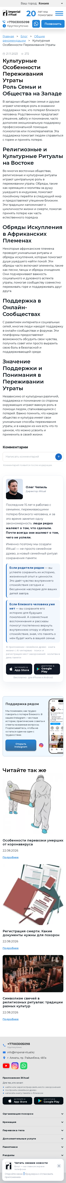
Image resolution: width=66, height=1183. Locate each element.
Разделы (8, 1155)
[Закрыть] (59, 1166)
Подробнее (11, 857)
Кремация (9, 1122)
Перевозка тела (13, 1130)
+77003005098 (17, 22)
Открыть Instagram (20, 745)
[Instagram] (14, 1065)
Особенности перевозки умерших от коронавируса (33, 842)
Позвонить (53, 24)
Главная (8, 36)
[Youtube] (6, 1065)
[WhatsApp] (23, 1065)
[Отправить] (58, 456)
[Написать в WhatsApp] (36, 24)
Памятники (10, 1146)
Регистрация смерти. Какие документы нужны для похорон (31, 933)
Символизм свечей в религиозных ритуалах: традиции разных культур (33, 1002)
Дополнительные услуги (19, 1138)
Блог (24, 36)
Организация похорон (18, 1113)
